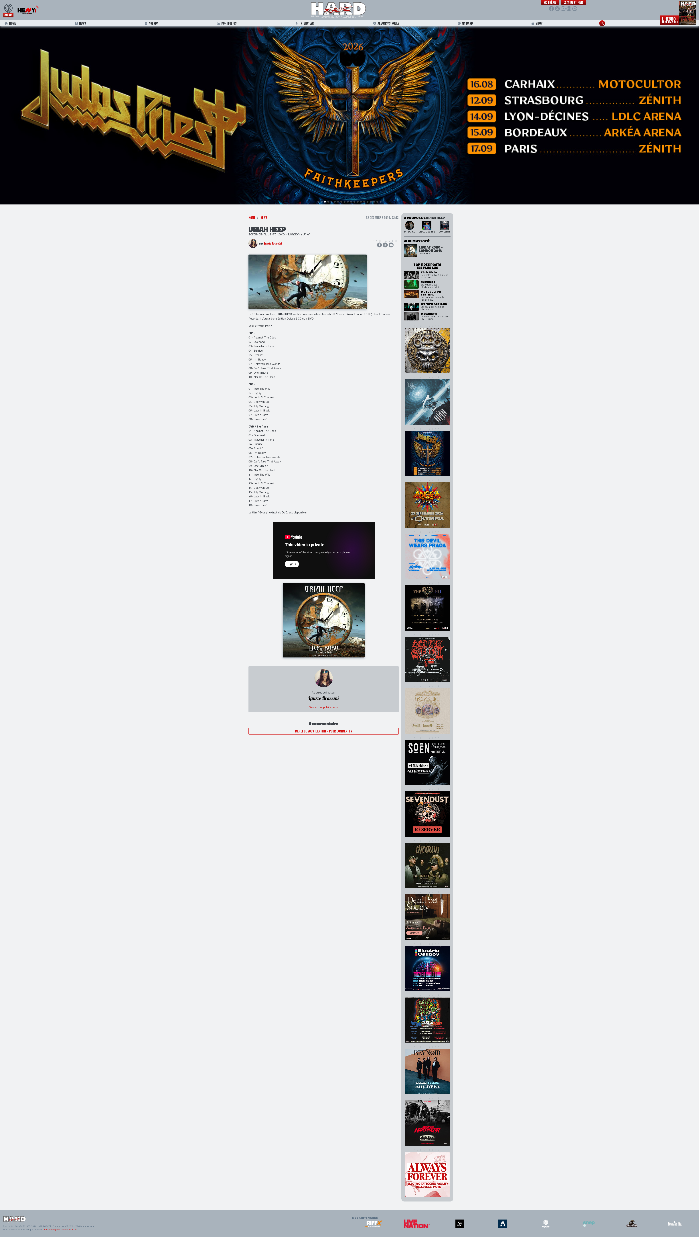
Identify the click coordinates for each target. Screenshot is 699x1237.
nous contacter (69, 1229)
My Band (467, 23)
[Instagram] (568, 8)
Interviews (307, 23)
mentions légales (52, 1229)
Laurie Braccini (273, 243)
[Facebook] (551, 8)
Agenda (153, 23)
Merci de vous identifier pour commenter (323, 731)
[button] (550, 2)
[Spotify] (574, 8)
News (82, 23)
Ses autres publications (323, 707)
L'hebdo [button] (670, 19)
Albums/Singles (388, 23)
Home (12, 23)
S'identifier (574, 2)
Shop (539, 23)
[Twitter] (557, 8)
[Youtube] (563, 8)
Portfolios (229, 23)
